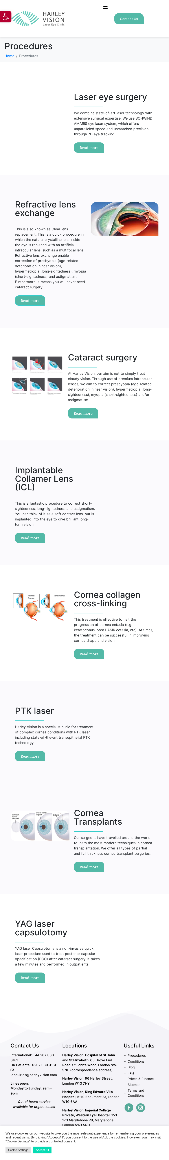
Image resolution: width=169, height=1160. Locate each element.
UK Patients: (20, 1065)
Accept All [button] (42, 1150)
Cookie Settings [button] (18, 1150)
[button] (5, 16)
